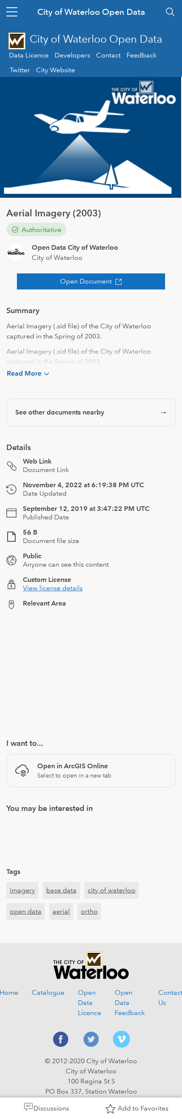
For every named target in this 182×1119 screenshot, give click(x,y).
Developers (72, 55)
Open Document (86, 281)
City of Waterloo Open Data (91, 12)
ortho (89, 911)
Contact (108, 55)
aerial (61, 911)
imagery (22, 890)
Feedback (142, 55)
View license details (53, 588)
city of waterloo (111, 890)
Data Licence (29, 55)
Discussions (51, 1108)
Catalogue (48, 992)
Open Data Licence (89, 1002)
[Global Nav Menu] (11, 11)
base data (61, 890)
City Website (55, 70)
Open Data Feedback (130, 1002)
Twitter (20, 70)
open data (25, 911)
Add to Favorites (143, 1108)
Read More (24, 373)
